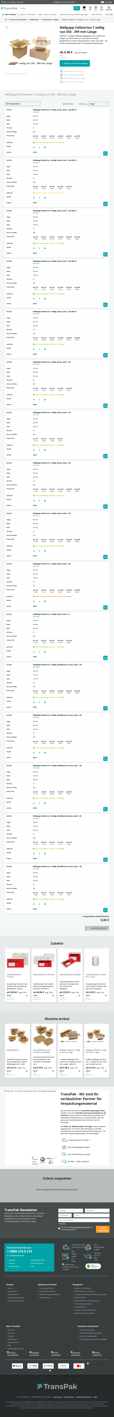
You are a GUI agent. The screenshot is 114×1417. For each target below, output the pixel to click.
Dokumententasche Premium (43, 974)
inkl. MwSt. (109, 2)
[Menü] (54, 1157)
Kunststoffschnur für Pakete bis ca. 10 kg (96, 975)
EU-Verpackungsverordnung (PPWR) (93, 1339)
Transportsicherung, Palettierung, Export (74, 14)
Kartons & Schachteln (27, 14)
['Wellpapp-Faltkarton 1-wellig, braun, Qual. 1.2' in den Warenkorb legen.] (105, 658)
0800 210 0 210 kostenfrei (65, 2)
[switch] (51, 1162)
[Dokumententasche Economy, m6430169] (17, 961)
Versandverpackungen (83, 1304)
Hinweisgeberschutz (16, 1349)
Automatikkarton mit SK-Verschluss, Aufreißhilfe (42, 1051)
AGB (95, 1397)
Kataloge (12, 1260)
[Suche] (77, 8)
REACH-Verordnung (86, 1330)
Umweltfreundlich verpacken (90, 1333)
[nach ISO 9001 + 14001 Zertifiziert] (88, 1256)
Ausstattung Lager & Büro (84, 1313)
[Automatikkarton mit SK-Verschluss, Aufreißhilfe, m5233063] (44, 1036)
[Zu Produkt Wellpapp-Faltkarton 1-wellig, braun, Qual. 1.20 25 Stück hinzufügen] (45, 400)
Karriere (11, 1333)
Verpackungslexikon (38, 1260)
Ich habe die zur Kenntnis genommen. (77, 1228)
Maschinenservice (37, 1263)
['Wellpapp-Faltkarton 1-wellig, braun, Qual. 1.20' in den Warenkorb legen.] (105, 406)
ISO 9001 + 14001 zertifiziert (74, 82)
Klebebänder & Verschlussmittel (86, 1301)
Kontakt (11, 1336)
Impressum (57, 1397)
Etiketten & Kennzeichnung (85, 1310)
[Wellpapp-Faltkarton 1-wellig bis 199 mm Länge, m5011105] (96, 1036)
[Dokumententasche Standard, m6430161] (70, 961)
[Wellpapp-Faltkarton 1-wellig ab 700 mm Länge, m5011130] (70, 1036)
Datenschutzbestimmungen (80, 1227)
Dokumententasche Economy (14, 975)
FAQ (32, 1266)
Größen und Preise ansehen (76, 63)
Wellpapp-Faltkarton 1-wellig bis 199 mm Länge (96, 1051)
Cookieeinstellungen (16, 1301)
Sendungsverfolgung (16, 1297)
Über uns (11, 1330)
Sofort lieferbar (68, 104)
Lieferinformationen (48, 1291)
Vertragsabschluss (47, 1288)
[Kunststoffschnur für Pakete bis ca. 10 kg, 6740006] (96, 961)
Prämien (12, 1263)
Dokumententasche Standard (70, 974)
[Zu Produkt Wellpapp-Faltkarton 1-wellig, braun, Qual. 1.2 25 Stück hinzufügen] (45, 652)
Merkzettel (12, 1291)
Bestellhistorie (13, 1294)
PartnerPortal (13, 1342)
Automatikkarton (13, 1050)
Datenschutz (69, 1397)
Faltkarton (87, 36)
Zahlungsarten (45, 1297)
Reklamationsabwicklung (49, 1294)
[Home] (5, 19)
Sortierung (82, 104)
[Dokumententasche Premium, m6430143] (44, 961)
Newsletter (12, 1339)
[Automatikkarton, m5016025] (17, 1036)
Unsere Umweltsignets (88, 1336)
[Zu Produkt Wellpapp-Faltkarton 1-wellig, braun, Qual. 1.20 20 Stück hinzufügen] (45, 501)
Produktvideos (14, 1266)
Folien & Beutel (96, 14)
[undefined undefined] (93, 1267)
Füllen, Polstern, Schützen (47, 14)
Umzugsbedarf (80, 1307)
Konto (10, 1288)
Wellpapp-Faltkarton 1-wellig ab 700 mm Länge (69, 1051)
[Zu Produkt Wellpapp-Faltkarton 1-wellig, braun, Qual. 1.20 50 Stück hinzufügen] (45, 450)
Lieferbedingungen (84, 1397)
